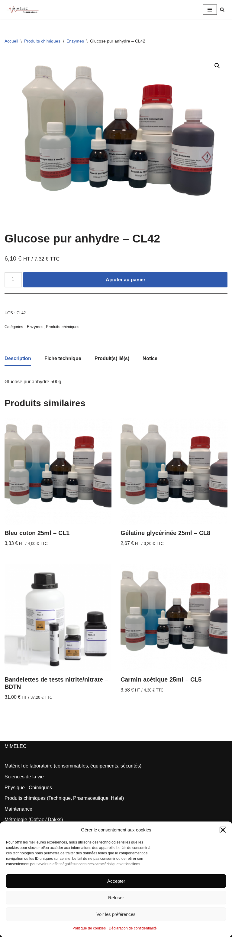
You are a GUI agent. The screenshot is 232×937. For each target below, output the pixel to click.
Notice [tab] (150, 358)
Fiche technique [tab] (62, 358)
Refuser (116, 897)
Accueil (11, 41)
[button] (223, 830)
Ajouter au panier (125, 279)
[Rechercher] (222, 9)
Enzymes (75, 41)
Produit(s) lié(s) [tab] (112, 358)
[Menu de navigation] (210, 10)
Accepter (116, 881)
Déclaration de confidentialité (133, 928)
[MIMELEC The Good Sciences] (23, 9)
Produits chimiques (42, 41)
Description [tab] (18, 358)
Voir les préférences (116, 914)
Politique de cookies (89, 928)
